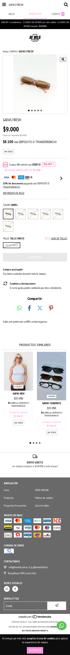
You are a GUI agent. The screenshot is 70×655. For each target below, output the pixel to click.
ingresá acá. (56, 627)
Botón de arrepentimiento (35, 630)
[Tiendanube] (35, 618)
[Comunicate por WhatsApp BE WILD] (61, 625)
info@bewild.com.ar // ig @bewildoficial (28, 567)
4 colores (51, 396)
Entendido (35, 650)
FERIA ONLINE (42, 490)
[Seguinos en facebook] (15, 589)
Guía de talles (59, 238)
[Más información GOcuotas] (48, 164)
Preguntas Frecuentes (15, 505)
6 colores (18, 386)
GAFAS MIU (18, 393)
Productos (9, 498)
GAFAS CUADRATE (51, 403)
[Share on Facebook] (29, 308)
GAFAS (13, 51)
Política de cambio (44, 498)
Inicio (5, 51)
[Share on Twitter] (40, 308)
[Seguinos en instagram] (7, 589)
